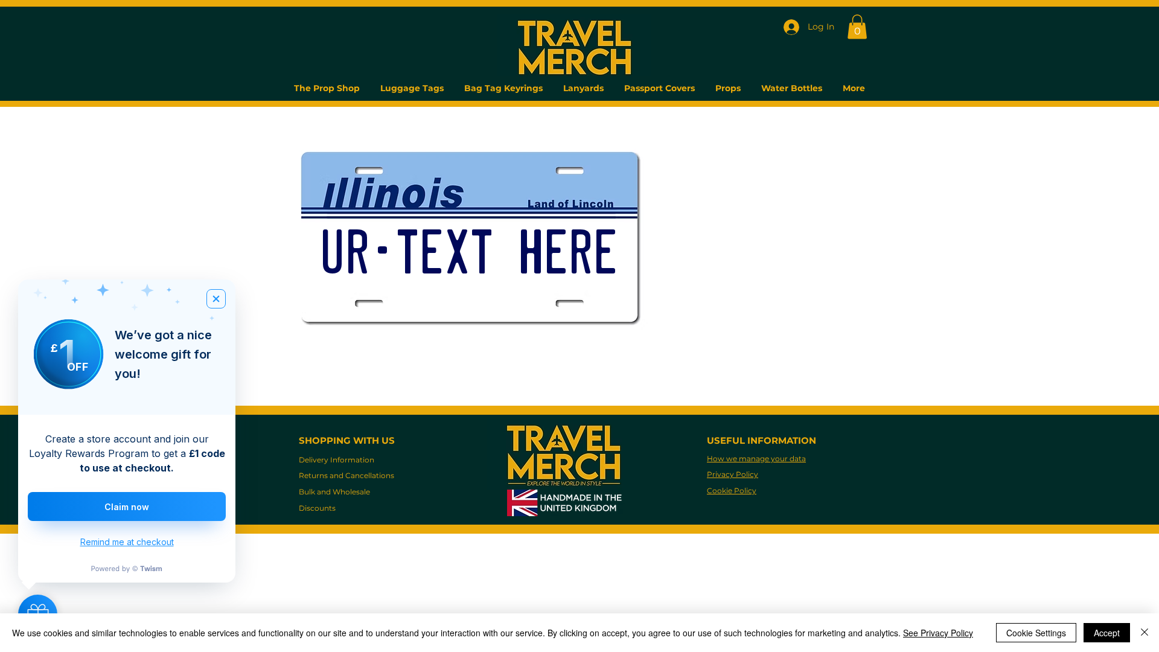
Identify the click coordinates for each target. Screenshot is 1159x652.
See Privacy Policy (938, 633)
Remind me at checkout (127, 542)
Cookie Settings (1036, 633)
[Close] (1144, 632)
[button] (857, 26)
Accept (1107, 633)
